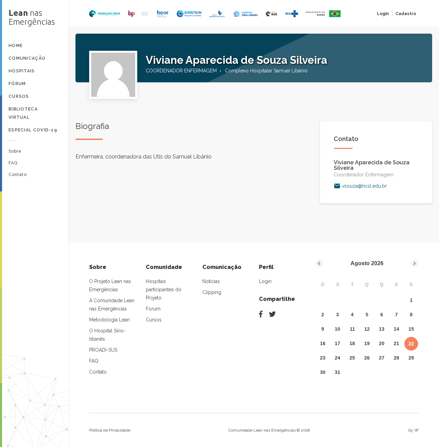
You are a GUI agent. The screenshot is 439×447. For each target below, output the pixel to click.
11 (352, 329)
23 (322, 358)
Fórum (17, 83)
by (413, 430)
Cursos (19, 96)
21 (396, 343)
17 (337, 343)
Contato (18, 174)
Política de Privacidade (109, 430)
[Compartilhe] (260, 314)
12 (367, 329)
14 (396, 329)
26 (367, 358)
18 (352, 343)
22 (411, 343)
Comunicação (27, 58)
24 (337, 358)
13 (381, 329)
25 (352, 358)
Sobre (15, 151)
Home (16, 45)
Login (383, 13)
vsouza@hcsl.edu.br (364, 186)
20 (381, 343)
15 (411, 329)
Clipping (211, 292)
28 (396, 358)
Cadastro (405, 13)
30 (322, 372)
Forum (153, 308)
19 (367, 343)
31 (337, 372)
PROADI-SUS (103, 350)
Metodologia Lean (109, 319)
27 (381, 358)
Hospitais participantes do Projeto (163, 290)
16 (322, 343)
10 (337, 329)
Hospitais (22, 71)
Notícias (211, 281)
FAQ (13, 163)
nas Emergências (32, 17)
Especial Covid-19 (33, 130)
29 (411, 358)
